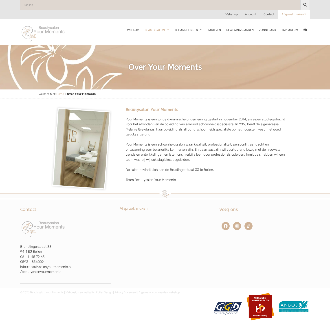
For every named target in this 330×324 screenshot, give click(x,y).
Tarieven (214, 30)
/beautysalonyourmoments (40, 272)
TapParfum (290, 30)
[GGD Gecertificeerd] (227, 322)
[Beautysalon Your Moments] (43, 33)
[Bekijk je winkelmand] (305, 30)
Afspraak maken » (294, 14)
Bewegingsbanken (240, 30)
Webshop (231, 14)
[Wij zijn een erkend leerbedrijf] (260, 322)
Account (250, 14)
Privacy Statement (125, 292)
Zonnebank (267, 30)
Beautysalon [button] (155, 30)
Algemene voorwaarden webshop (159, 292)
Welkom (133, 30)
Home (60, 94)
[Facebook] (226, 226)
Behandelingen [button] (186, 30)
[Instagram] (237, 226)
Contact (269, 14)
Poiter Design (104, 292)
